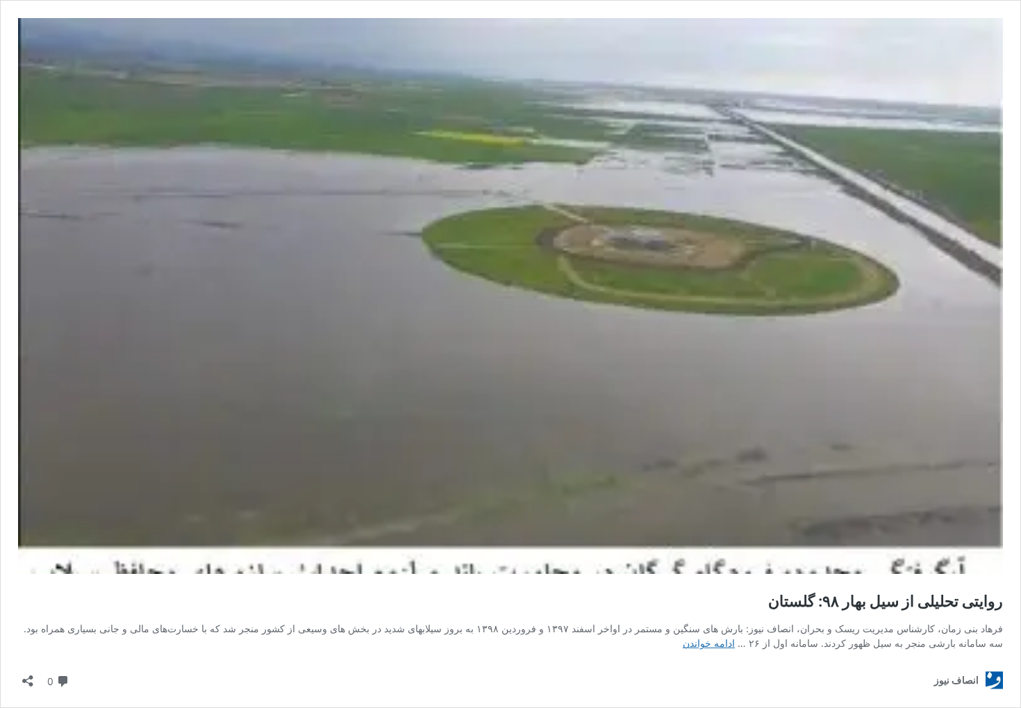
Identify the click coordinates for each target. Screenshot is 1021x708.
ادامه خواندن (709, 643)
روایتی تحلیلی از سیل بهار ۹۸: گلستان (885, 601)
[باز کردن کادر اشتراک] (28, 676)
